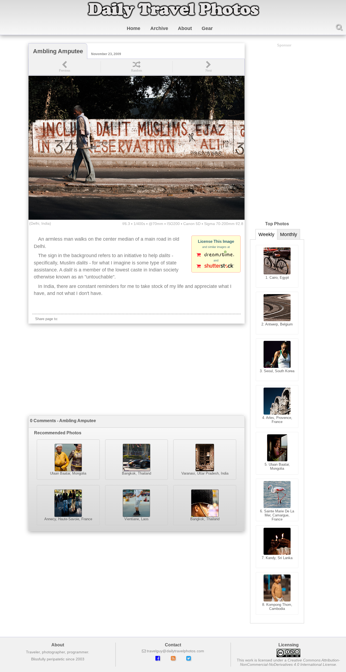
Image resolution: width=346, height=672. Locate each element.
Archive (159, 28)
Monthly (288, 234)
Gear (207, 28)
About (185, 28)
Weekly (266, 234)
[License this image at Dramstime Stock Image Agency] (216, 255)
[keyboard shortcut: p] (65, 67)
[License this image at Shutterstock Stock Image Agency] (216, 266)
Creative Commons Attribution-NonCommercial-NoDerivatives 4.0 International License (290, 662)
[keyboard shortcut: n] (208, 67)
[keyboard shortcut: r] (136, 67)
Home (133, 28)
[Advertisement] (136, 369)
